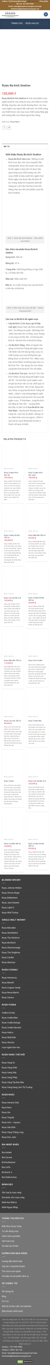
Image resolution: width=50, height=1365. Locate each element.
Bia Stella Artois (9, 1177)
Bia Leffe (6, 1167)
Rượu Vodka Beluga (11, 1022)
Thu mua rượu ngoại (11, 1271)
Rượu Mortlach (9, 942)
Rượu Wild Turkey (10, 912)
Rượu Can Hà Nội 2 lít (12, 598)
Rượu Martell (8, 982)
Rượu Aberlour (8, 962)
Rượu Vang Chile (9, 1067)
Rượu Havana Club (10, 1102)
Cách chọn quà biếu (11, 1236)
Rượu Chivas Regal (10, 893)
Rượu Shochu (8, 1042)
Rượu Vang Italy (9, 1072)
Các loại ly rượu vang (11, 1192)
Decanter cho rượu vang (13, 1197)
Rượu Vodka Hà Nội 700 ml (12, 536)
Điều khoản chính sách (12, 1311)
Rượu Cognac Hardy (11, 987)
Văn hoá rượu (8, 1241)
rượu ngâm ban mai (11, 1047)
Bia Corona (7, 1157)
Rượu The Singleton (11, 952)
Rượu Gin (6, 1112)
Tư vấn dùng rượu (10, 1231)
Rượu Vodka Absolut (11, 1027)
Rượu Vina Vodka (35, 660)
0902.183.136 (32, 1)
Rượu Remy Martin (10, 992)
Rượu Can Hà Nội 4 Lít (37, 781)
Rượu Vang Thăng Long (12, 1132)
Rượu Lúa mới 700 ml (12, 721)
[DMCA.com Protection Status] (25, 1361)
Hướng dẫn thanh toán (12, 1261)
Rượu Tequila (8, 1117)
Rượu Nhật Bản (9, 1037)
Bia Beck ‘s (7, 1172)
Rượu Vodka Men (10, 1018)
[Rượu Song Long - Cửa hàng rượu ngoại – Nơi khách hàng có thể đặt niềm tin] (12, 14)
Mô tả (6, 146)
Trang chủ (16, 23)
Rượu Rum (7, 1107)
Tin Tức (5, 1301)
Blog (4, 1296)
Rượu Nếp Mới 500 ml (37, 535)
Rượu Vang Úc (8, 1062)
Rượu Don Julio (9, 1137)
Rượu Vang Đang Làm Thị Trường (17, 1087)
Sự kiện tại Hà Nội (10, 1246)
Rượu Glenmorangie (11, 947)
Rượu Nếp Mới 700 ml (12, 660)
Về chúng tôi (7, 1291)
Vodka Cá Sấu (8, 1013)
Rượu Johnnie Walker (12, 888)
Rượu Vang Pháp (9, 1077)
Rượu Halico (32, 23)
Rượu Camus (8, 997)
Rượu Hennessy (9, 977)
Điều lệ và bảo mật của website (16, 1306)
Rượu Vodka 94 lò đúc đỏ (11, 474)
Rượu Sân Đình (8, 1127)
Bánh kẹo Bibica (9, 1202)
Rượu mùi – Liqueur (11, 1122)
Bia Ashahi (7, 1152)
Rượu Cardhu (8, 957)
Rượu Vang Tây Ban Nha (13, 1082)
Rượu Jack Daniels (10, 902)
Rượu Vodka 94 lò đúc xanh (35, 474)
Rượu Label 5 (8, 907)
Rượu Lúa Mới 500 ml (12, 844)
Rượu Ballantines (10, 898)
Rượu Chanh (9, 781)
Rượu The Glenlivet (11, 938)
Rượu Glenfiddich (10, 933)
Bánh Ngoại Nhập (10, 1207)
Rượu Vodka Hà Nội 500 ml (36, 845)
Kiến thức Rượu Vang (11, 1226)
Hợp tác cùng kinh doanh (13, 1266)
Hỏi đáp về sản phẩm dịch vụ (15, 1276)
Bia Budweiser (8, 1162)
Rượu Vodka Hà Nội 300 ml (36, 599)
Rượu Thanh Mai (34, 721)
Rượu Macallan (9, 928)
